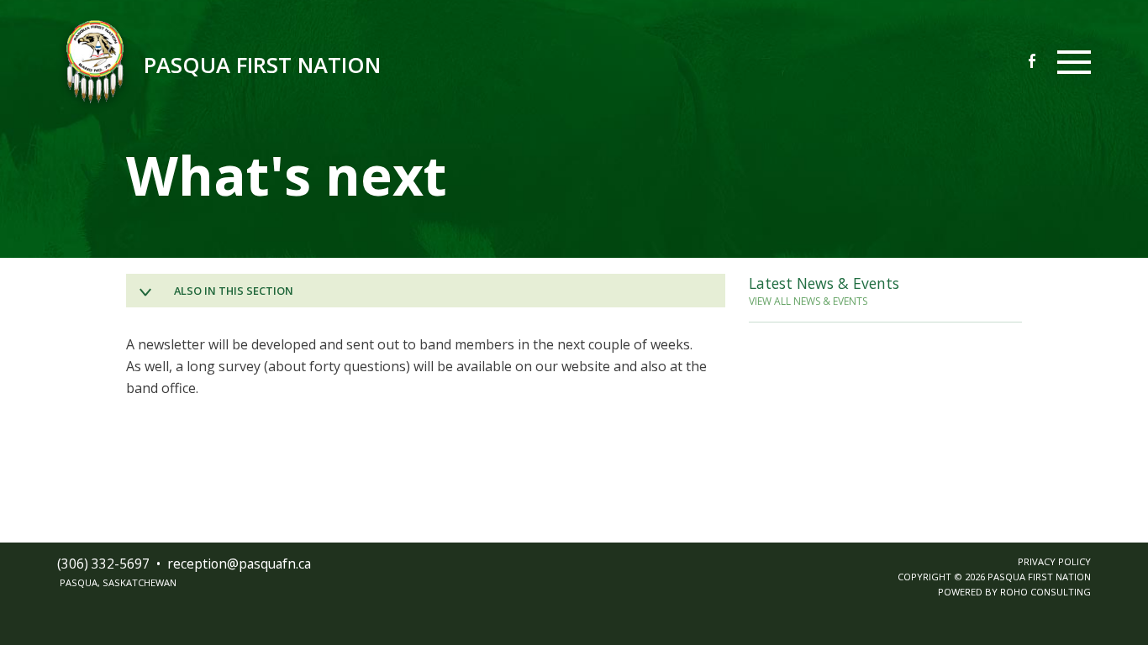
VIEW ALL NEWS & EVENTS (808, 301)
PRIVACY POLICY (1054, 561)
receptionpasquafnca (239, 563)
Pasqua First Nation (262, 65)
